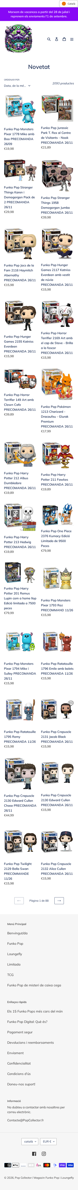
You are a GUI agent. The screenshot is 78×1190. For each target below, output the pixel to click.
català (28, 1141)
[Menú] (72, 39)
